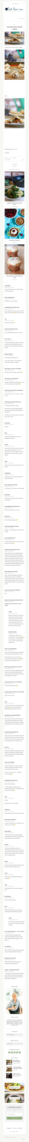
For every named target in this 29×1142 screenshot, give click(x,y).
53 (22, 159)
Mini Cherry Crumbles (14, 240)
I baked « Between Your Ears (12, 969)
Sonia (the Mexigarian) (11, 648)
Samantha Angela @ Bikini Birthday (14, 600)
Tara (6, 884)
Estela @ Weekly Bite (10, 538)
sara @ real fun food (10, 958)
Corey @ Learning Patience (12, 526)
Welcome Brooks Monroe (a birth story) (17, 1074)
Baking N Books (9, 354)
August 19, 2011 (8, 157)
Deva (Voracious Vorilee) (11, 571)
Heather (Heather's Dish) (11, 329)
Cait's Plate (8, 339)
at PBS (15, 149)
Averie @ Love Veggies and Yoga (13, 402)
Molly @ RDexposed (9, 297)
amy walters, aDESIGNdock (11, 378)
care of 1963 (14, 166)
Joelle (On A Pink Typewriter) (12, 590)
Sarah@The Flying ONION (11, 780)
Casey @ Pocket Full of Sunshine (13, 682)
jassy (6, 873)
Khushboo (7, 494)
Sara (6, 701)
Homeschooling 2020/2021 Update (16, 1061)
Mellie (6, 861)
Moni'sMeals (8, 831)
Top (23, 1139)
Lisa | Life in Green (9, 762)
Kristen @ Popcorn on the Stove (13, 667)
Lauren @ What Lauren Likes (12, 307)
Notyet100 (7, 516)
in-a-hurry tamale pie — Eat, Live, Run (14, 931)
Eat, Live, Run (12, 1137)
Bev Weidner (8, 896)
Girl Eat (7, 747)
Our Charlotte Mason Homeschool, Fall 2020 (17, 1067)
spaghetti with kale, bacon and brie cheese (14, 203)
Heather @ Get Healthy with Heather (14, 692)
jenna (14, 157)
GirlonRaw (7, 285)
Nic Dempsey (8, 946)
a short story (14, 164)
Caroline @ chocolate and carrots (14, 390)
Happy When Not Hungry (11, 484)
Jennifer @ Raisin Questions (12, 549)
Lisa (6, 319)
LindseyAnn (7, 473)
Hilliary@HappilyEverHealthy (12, 506)
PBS (14, 24)
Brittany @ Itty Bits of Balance (13, 368)
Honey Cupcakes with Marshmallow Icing (14, 276)
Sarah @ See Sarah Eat (10, 819)
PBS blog (7, 152)
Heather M (7, 423)
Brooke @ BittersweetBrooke (12, 715)
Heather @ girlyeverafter (11, 732)
